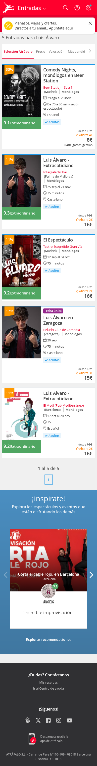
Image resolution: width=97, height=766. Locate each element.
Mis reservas (48, 683)
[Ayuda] (77, 8)
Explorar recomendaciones (48, 639)
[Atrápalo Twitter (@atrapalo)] (38, 720)
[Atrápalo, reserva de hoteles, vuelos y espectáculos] (8, 7)
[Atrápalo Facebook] (48, 720)
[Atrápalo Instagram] (59, 720)
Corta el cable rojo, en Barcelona (48, 574)
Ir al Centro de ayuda (48, 689)
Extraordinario (22, 123)
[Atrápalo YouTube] (69, 720)
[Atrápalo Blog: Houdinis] (28, 720)
